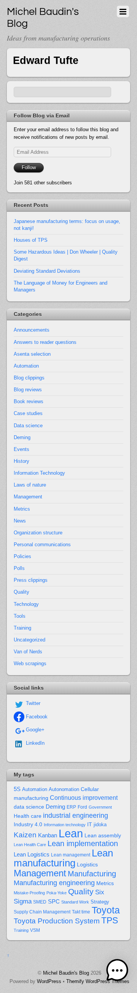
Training (22, 628)
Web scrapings (30, 663)
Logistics (87, 865)
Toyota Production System (57, 921)
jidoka (100, 824)
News (20, 521)
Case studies (28, 413)
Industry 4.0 (28, 824)
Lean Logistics (31, 854)
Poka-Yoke (56, 892)
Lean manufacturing (63, 858)
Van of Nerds (28, 651)
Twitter (32, 703)
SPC (54, 901)
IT (89, 824)
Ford (82, 807)
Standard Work (75, 902)
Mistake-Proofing (29, 892)
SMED (39, 902)
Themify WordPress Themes (97, 981)
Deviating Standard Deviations (47, 271)
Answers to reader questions (45, 342)
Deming (22, 437)
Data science (28, 425)
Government (100, 807)
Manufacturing (92, 873)
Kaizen (25, 835)
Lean (71, 833)
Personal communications (42, 544)
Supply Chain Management (42, 912)
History (21, 461)
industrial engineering (75, 815)
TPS (109, 920)
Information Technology (39, 473)
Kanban (47, 835)
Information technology (65, 824)
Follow (29, 167)
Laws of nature (30, 485)
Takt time (81, 912)
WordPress (49, 981)
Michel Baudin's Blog (66, 973)
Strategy (100, 902)
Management (28, 497)
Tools (19, 616)
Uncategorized (29, 640)
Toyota (106, 910)
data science (29, 807)
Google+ (34, 730)
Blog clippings (29, 378)
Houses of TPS (31, 240)
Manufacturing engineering (54, 883)
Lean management (70, 855)
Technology (26, 604)
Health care (27, 816)
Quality (21, 592)
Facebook (36, 717)
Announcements (31, 330)
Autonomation (64, 789)
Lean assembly (102, 835)
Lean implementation (83, 843)
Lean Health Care (30, 844)
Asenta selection (32, 354)
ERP (71, 807)
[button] (117, 971)
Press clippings (31, 580)
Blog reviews (28, 389)
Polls (19, 568)
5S (17, 789)
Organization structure (38, 533)
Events (21, 449)
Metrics (22, 509)
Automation (26, 366)
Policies (22, 556)
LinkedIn (34, 743)
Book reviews (28, 401)
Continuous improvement (84, 797)
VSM (35, 930)
